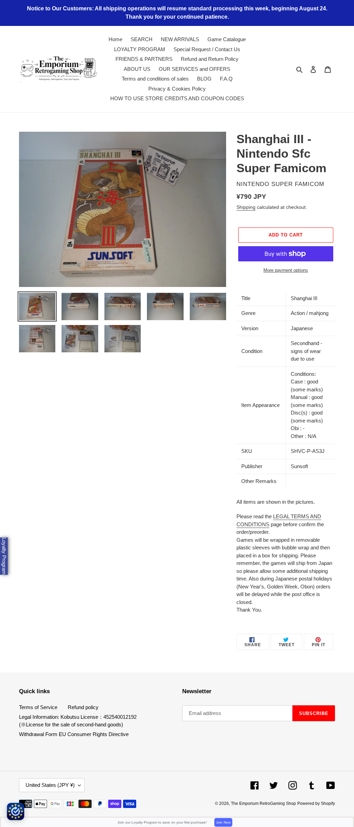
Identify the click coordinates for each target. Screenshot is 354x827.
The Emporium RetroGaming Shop (263, 803)
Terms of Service (38, 707)
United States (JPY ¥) (50, 785)
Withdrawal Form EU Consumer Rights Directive (74, 734)
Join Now (223, 822)
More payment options (285, 270)
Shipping (245, 207)
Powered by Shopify (316, 803)
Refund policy (83, 707)
